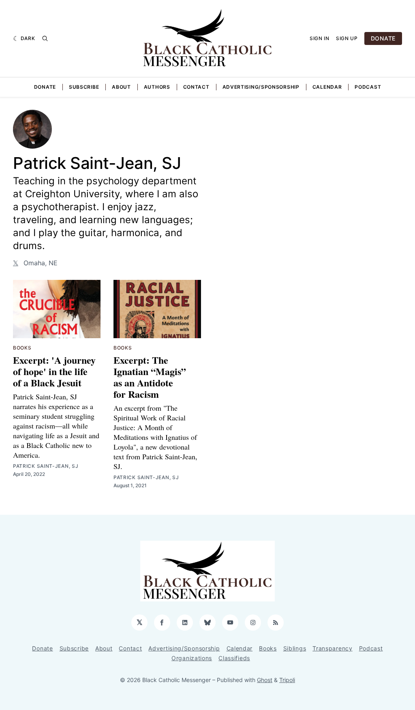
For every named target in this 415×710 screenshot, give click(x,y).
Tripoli (287, 679)
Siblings (294, 648)
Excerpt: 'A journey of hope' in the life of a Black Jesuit (54, 371)
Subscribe (84, 87)
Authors (157, 87)
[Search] (45, 38)
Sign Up (347, 38)
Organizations (191, 658)
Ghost (264, 679)
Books (22, 348)
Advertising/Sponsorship (260, 87)
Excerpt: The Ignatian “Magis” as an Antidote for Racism (149, 377)
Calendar (327, 87)
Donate (45, 87)
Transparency (332, 648)
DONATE (383, 38)
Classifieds (234, 658)
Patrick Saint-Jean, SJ (45, 466)
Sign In (319, 38)
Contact (196, 87)
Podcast (368, 87)
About (121, 87)
